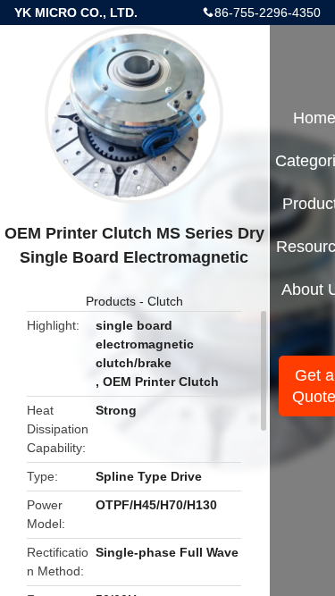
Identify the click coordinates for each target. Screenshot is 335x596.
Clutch (165, 301)
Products (111, 301)
